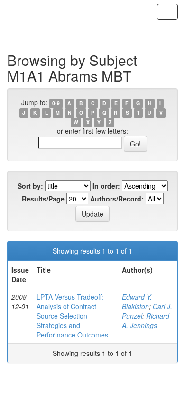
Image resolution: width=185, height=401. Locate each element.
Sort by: (30, 186)
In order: (106, 186)
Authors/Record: (117, 198)
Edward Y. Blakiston (137, 301)
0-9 (56, 103)
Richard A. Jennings (145, 320)
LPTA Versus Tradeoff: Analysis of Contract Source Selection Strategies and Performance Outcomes (72, 315)
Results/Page (43, 198)
